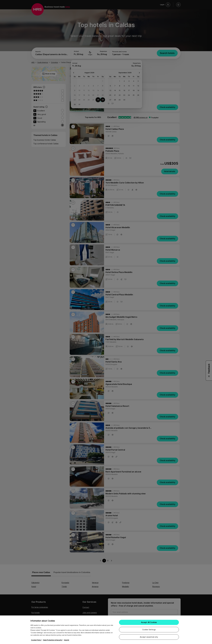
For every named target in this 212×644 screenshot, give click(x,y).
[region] (106, 629)
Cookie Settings (149, 630)
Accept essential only (149, 637)
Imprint (66, 640)
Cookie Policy (36, 640)
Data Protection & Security (52, 640)
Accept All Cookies (149, 622)
